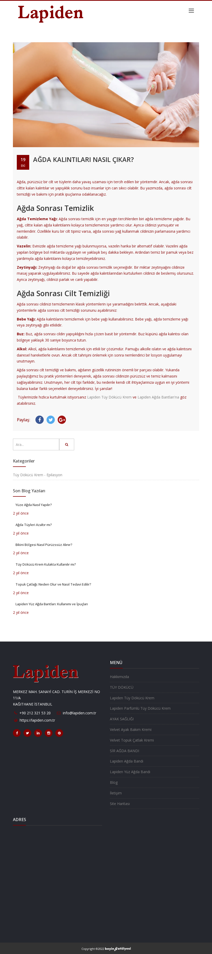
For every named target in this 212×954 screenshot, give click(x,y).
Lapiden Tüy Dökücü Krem (109, 397)
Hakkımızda (119, 676)
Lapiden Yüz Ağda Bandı (130, 771)
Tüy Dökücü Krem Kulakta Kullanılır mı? (46, 564)
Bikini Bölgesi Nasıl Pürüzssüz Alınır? (44, 544)
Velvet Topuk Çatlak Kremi (132, 740)
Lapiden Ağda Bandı (126, 761)
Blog (114, 782)
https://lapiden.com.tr (37, 720)
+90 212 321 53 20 (35, 712)
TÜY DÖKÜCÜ (121, 687)
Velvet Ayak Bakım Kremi (131, 729)
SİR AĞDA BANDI (124, 750)
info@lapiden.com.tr (79, 712)
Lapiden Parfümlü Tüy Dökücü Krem (140, 708)
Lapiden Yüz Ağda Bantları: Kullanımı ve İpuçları (52, 604)
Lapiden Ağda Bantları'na (158, 397)
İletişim (116, 793)
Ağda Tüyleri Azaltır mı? (34, 524)
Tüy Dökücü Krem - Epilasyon (37, 474)
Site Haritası (120, 803)
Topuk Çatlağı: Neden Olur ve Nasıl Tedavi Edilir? (53, 584)
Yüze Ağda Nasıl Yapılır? (34, 504)
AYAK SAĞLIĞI (122, 718)
